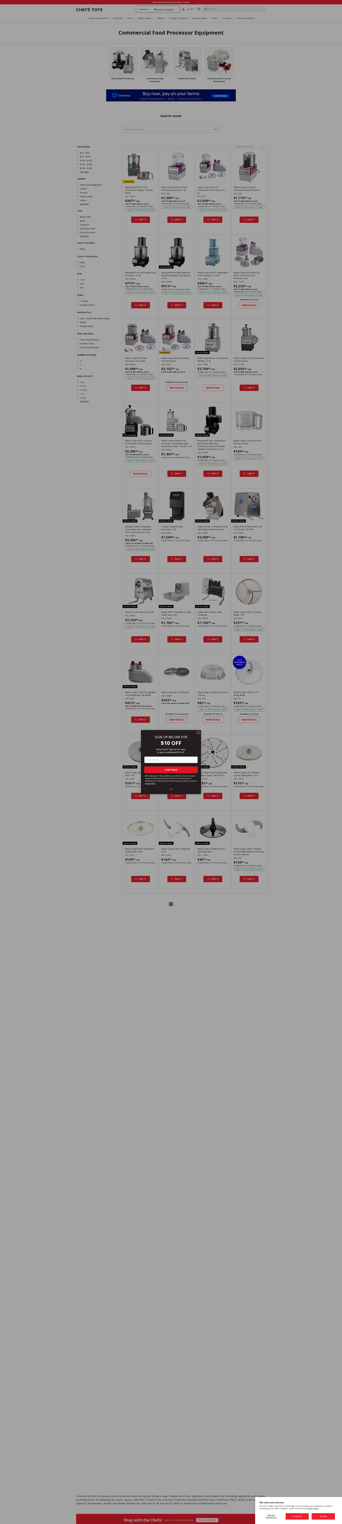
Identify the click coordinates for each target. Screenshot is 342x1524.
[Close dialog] (198, 732)
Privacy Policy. (312, 1508)
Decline (323, 1516)
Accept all (297, 1516)
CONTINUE (171, 769)
